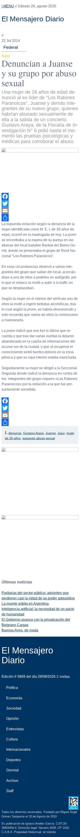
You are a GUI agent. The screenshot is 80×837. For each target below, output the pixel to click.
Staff (9, 791)
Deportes (13, 760)
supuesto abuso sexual (38, 438)
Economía (14, 698)
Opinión (12, 718)
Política (12, 688)
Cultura (12, 739)
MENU (8, 6)
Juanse (51, 433)
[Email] (40, 210)
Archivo (12, 781)
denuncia (14, 433)
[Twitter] (40, 203)
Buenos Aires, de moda (20, 630)
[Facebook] (40, 196)
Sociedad (13, 708)
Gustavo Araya (33, 433)
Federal (10, 47)
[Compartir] (40, 217)
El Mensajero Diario (33, 19)
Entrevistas (15, 729)
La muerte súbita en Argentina (25, 603)
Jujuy (61, 433)
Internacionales (18, 749)
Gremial (12, 770)
